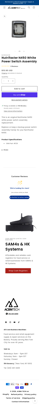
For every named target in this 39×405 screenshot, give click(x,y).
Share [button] (6, 150)
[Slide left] (15, 51)
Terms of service (13, 398)
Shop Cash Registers (18, 271)
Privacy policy (30, 394)
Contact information (20, 402)
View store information (13, 111)
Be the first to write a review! (19, 197)
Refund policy (17, 394)
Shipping (4, 73)
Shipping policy (28, 398)
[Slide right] (24, 51)
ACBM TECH (21, 391)
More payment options (20, 100)
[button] (4, 7)
